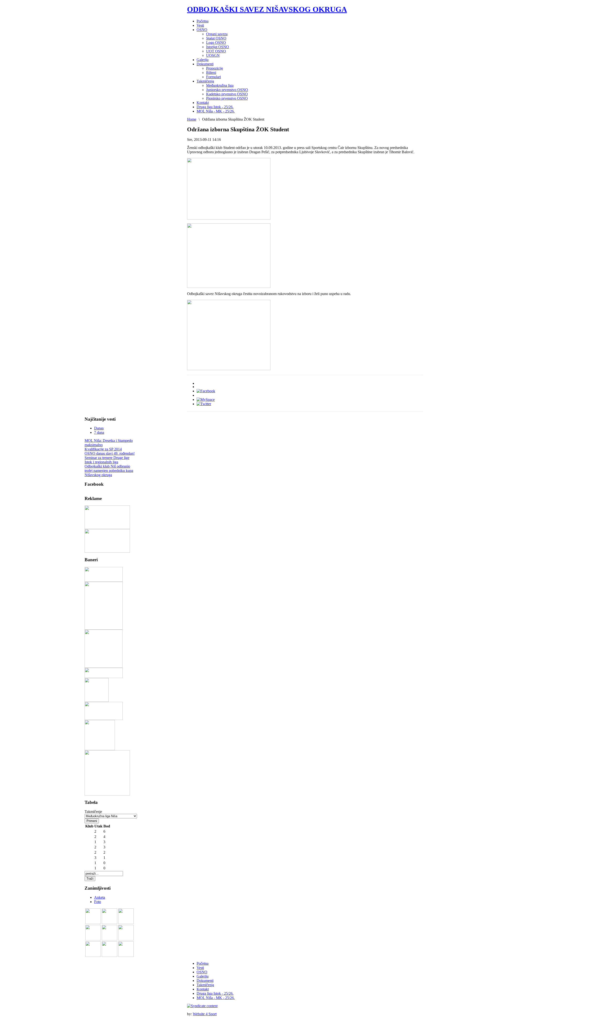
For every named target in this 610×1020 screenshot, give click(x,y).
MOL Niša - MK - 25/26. (216, 998)
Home (191, 119)
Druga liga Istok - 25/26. (215, 993)
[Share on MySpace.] (206, 400)
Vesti (200, 968)
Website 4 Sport (205, 1014)
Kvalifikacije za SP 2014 (103, 449)
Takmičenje (93, 812)
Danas (99, 428)
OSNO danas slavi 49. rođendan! (110, 453)
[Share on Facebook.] (206, 391)
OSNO (202, 972)
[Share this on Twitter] (204, 404)
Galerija (202, 976)
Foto (97, 902)
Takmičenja (205, 985)
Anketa (99, 897)
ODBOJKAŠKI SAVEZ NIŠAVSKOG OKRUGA (267, 9)
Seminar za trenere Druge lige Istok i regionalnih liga (107, 460)
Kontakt (203, 989)
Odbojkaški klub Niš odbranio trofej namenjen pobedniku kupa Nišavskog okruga (109, 470)
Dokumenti (205, 981)
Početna (202, 963)
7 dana (99, 432)
